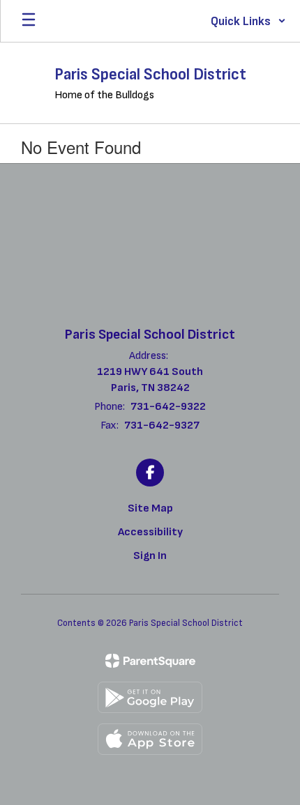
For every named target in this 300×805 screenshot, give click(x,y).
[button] (248, 21)
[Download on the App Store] (150, 739)
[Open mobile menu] (29, 21)
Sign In (150, 555)
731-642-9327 (162, 425)
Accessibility (150, 532)
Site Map (150, 508)
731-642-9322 (168, 406)
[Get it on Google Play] (150, 697)
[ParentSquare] (150, 660)
